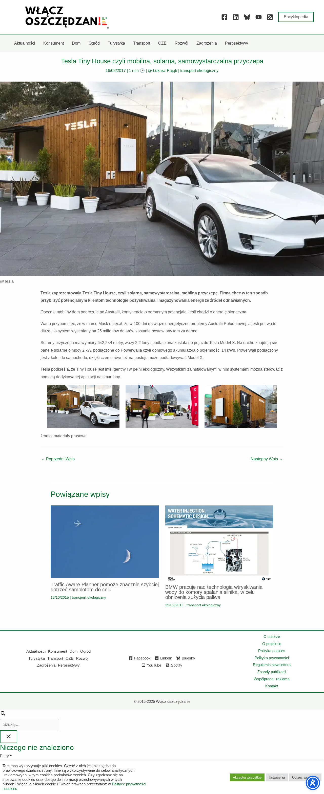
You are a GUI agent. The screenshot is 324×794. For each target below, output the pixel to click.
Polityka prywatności (272, 658)
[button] (296, 17)
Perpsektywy (69, 665)
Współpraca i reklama (272, 679)
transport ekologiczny (199, 70)
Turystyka (36, 658)
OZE (69, 658)
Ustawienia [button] (277, 777)
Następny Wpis (267, 459)
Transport (55, 658)
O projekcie (271, 643)
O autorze (272, 636)
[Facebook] (224, 17)
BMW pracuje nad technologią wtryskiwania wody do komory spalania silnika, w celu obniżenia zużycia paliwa (213, 592)
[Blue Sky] (247, 17)
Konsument (57, 651)
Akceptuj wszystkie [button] (247, 777)
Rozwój (82, 658)
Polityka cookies (271, 651)
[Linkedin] (236, 17)
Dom (74, 651)
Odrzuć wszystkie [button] (305, 777)
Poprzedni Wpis (58, 459)
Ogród (85, 651)
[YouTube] (258, 17)
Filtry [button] (12, 756)
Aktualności (36, 651)
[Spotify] (270, 17)
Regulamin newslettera (272, 665)
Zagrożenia (46, 665)
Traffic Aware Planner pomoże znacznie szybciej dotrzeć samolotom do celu (105, 587)
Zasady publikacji (271, 672)
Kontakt (271, 686)
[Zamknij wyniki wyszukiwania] (8, 736)
